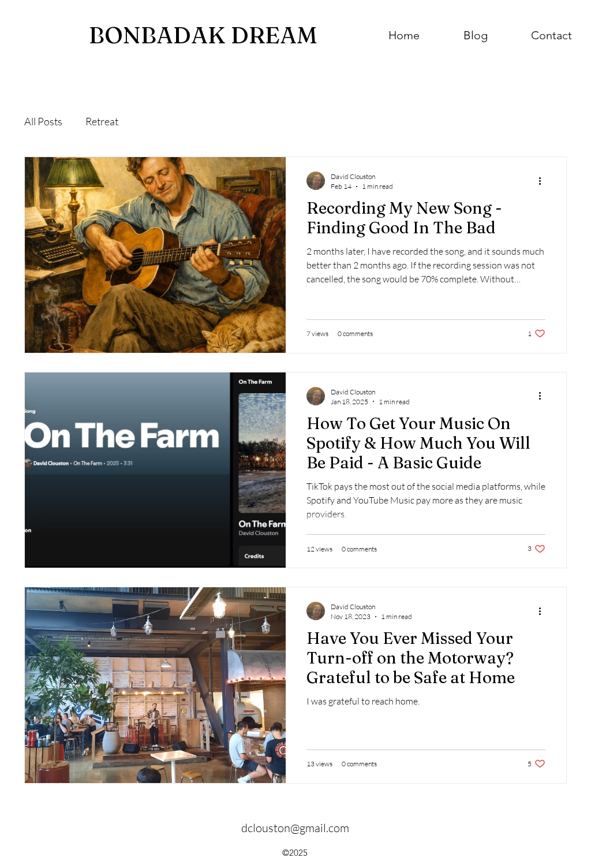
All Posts (43, 121)
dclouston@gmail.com (295, 828)
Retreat (101, 121)
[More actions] (544, 181)
